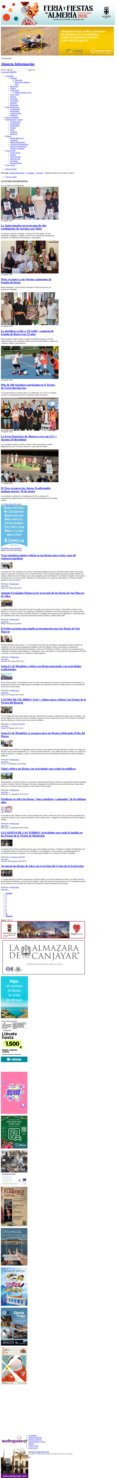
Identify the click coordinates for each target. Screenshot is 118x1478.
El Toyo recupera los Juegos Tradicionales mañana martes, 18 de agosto (26, 490)
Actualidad (30, 173)
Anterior (9, 893)
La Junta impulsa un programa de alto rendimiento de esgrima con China (23, 227)
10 (6, 914)
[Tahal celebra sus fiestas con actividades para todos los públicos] (6, 778)
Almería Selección (35, 1437)
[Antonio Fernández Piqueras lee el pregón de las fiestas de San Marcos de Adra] (6, 606)
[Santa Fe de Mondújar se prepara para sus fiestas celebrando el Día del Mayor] (6, 746)
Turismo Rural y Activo (37, 1442)
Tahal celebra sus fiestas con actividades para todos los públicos (38, 768)
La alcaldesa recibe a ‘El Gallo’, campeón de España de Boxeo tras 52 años (27, 333)
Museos (31, 1444)
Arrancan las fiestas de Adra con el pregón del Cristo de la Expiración (42, 865)
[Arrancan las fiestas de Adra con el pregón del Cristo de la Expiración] (6, 876)
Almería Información (17, 173)
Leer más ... (5, 586)
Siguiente (9, 916)
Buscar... (4, 70)
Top (29, 1457)
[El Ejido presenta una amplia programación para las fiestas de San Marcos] (6, 641)
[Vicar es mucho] (43, 938)
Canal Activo (33, 1448)
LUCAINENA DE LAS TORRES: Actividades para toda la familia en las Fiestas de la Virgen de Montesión (42, 834)
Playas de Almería (34, 1440)
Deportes (39, 173)
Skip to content (11, 169)
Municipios (15, 584)
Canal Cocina (33, 1446)
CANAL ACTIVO (18, 724)
